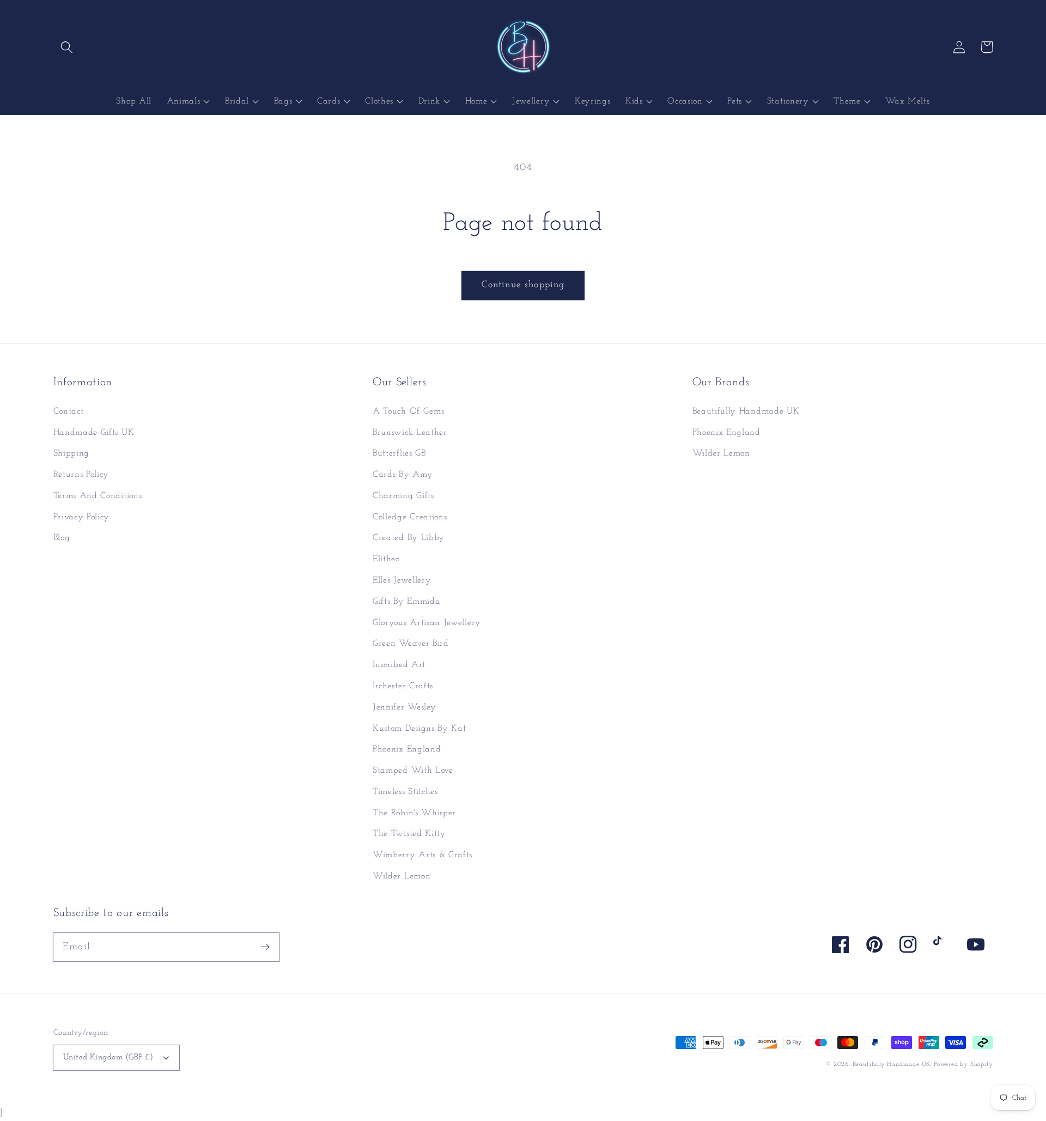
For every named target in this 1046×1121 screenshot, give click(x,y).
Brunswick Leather (410, 432)
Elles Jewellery (402, 580)
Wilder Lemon (401, 876)
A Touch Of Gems (408, 411)
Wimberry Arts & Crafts (422, 855)
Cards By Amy (403, 474)
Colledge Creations (410, 517)
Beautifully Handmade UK (746, 411)
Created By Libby (409, 538)
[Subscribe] (265, 947)
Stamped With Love (413, 770)
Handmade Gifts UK (94, 432)
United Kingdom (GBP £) (108, 1057)
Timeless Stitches (405, 791)
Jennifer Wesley (404, 707)
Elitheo (386, 559)
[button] (67, 47)
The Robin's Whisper (414, 813)
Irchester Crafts (403, 686)
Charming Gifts (403, 496)
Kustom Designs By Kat (419, 728)
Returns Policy (81, 474)
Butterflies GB (399, 453)
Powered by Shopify (963, 1064)
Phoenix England (407, 749)
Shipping (71, 453)
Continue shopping (523, 284)
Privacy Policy (81, 517)
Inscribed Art (399, 665)
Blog (61, 538)
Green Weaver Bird (411, 643)
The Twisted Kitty (409, 833)
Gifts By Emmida (406, 601)
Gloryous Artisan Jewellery (427, 623)
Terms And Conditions (97, 496)
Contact (68, 411)
